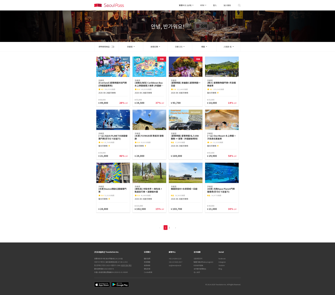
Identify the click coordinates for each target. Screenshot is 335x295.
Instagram (222, 262)
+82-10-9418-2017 (175, 262)
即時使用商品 (104, 46)
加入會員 (227, 5)
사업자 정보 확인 (126, 265)
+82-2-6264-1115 (175, 258)
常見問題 (147, 262)
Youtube (222, 265)
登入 (215, 5)
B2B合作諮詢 (198, 265)
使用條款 (147, 265)
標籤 (203, 46)
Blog (220, 269)
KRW (202, 5)
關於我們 (147, 258)
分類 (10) (178, 46)
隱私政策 (147, 269)
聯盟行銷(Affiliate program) (203, 262)
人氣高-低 (228, 46)
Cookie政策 (148, 272)
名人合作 (197, 272)
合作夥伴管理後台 (200, 269)
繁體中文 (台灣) (185, 5)
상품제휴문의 (198, 258)
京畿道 (130, 46)
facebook (222, 258)
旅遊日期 (154, 46)
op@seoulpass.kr (175, 265)
